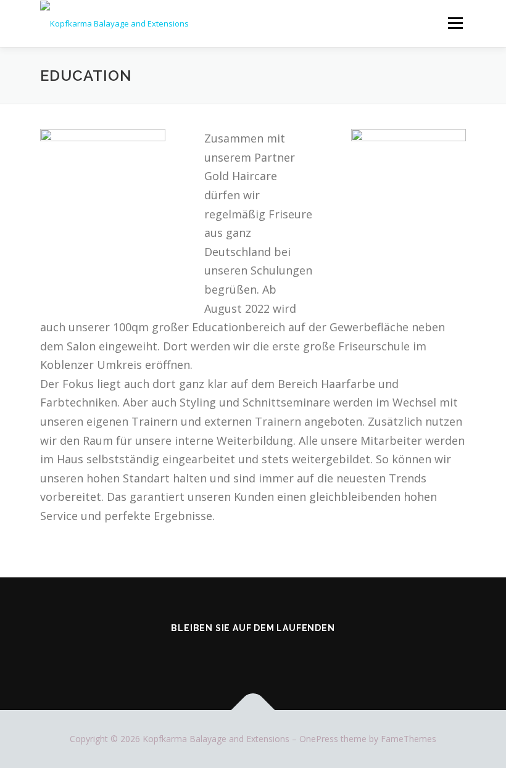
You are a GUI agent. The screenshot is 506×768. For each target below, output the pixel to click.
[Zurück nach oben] (253, 710)
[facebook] (235, 654)
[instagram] (270, 654)
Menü (455, 22)
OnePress (318, 739)
